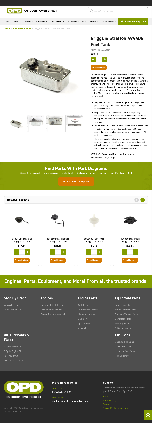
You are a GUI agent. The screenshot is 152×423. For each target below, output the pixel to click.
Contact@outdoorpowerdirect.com (71, 401)
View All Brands (11, 305)
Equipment (28, 21)
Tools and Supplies (107, 21)
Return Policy (109, 400)
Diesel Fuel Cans (123, 346)
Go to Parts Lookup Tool (78, 181)
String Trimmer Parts (125, 309)
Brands (6, 21)
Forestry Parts (122, 323)
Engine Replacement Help (53, 314)
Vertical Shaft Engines (51, 309)
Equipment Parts (56, 21)
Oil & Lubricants (123, 328)
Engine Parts (41, 21)
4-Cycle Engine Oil (13, 351)
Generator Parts (123, 318)
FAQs (105, 396)
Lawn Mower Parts (124, 305)
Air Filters (83, 305)
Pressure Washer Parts (126, 314)
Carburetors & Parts (88, 309)
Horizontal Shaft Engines (53, 305)
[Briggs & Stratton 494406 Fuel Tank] (45, 74)
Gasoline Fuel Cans (124, 341)
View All (82, 328)
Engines (16, 21)
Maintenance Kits (86, 314)
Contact (106, 404)
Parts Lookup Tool (135, 21)
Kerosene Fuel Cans (125, 351)
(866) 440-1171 (62, 392)
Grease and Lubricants (15, 360)
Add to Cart (100, 67)
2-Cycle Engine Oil (13, 346)
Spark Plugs (84, 323)
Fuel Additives (11, 355)
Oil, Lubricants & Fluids (75, 21)
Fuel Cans (92, 21)
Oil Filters (83, 318)
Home (7, 28)
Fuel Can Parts (122, 355)
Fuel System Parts (22, 28)
